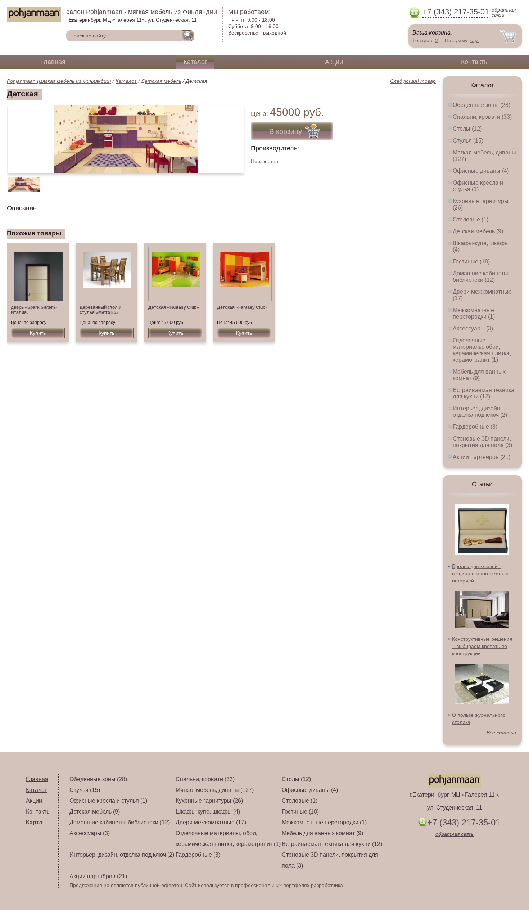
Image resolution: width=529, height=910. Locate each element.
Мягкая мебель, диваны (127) (215, 790)
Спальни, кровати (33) (482, 117)
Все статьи (501, 732)
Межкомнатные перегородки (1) (474, 313)
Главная (52, 62)
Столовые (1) (470, 219)
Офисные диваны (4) (481, 171)
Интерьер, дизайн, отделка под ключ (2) (480, 411)
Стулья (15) (468, 141)
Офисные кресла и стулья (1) (478, 186)
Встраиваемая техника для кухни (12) (483, 393)
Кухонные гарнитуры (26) (209, 801)
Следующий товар (413, 81)
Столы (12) (467, 129)
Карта (34, 822)
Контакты (475, 62)
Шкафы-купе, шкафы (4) (208, 811)
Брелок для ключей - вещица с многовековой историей (480, 573)
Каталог (195, 62)
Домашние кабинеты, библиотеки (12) (481, 276)
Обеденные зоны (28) (481, 105)
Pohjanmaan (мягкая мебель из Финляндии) (59, 81)
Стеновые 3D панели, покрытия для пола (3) (482, 442)
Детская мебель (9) (478, 231)
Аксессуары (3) (473, 328)
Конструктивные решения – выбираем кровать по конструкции (482, 646)
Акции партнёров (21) (481, 457)
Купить (38, 333)
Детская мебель (161, 81)
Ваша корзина (431, 33)
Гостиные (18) (471, 261)
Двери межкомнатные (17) (211, 822)
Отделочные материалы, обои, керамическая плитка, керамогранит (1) (482, 350)
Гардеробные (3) (475, 427)
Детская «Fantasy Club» (173, 307)
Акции (334, 62)
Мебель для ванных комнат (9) (479, 375)
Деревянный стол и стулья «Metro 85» (100, 310)
